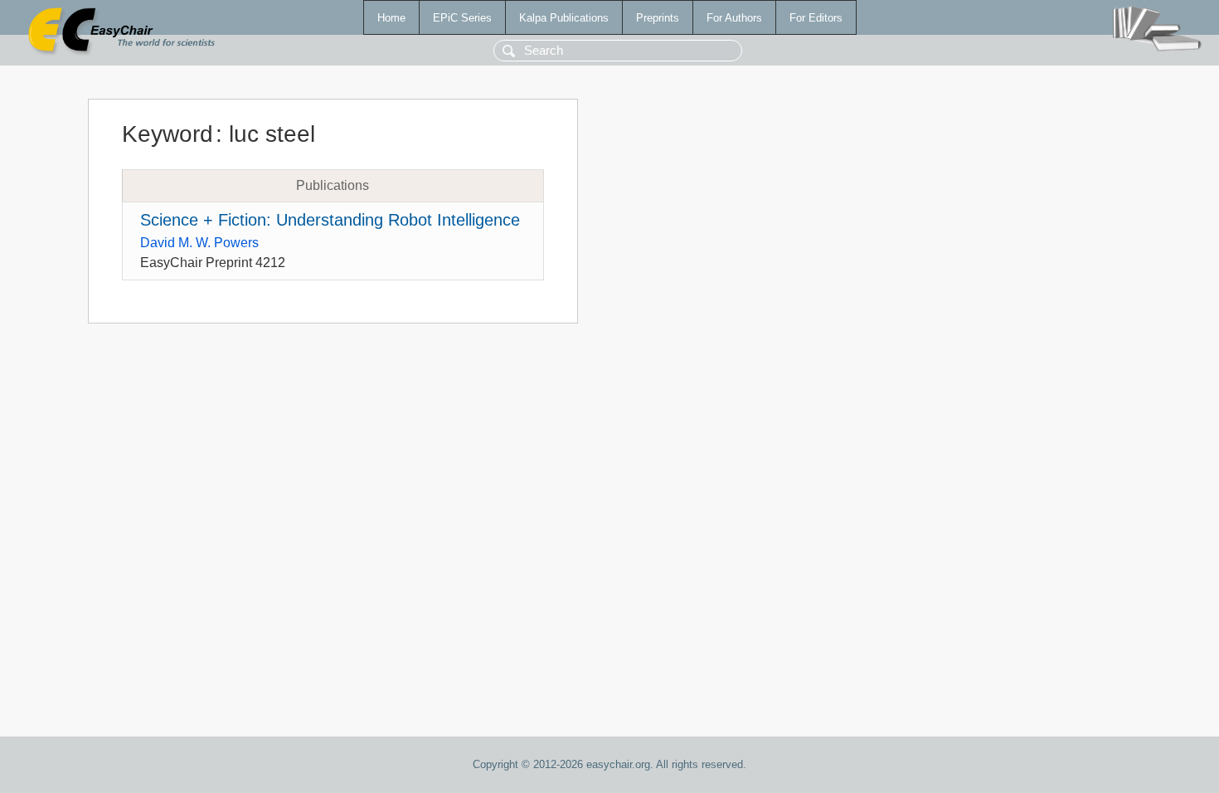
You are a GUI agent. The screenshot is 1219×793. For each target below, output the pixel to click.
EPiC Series (462, 18)
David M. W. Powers (199, 243)
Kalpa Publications (564, 18)
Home (391, 18)
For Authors (734, 18)
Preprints (657, 18)
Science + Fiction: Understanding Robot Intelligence (330, 220)
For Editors (816, 18)
